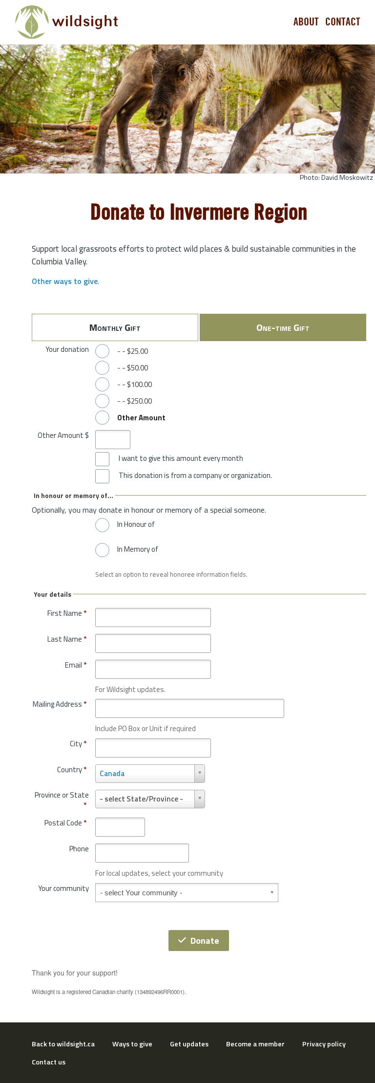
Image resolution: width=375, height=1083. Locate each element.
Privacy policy (324, 1044)
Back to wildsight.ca (63, 1044)
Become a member (255, 1044)
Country (71, 769)
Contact (342, 22)
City (78, 743)
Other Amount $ (63, 435)
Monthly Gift (115, 327)
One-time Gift (283, 327)
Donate (204, 940)
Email (75, 665)
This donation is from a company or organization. (195, 475)
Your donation (67, 349)
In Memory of (137, 549)
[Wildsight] (67, 22)
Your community (63, 888)
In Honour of (136, 524)
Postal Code (65, 822)
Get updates (189, 1044)
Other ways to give (65, 281)
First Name (66, 613)
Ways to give (132, 1044)
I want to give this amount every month (181, 458)
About (306, 22)
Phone (79, 848)
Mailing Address (59, 704)
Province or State (62, 800)
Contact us (48, 1062)
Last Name (66, 639)
